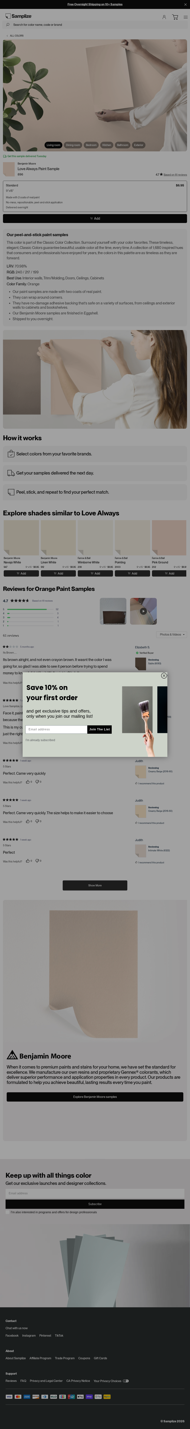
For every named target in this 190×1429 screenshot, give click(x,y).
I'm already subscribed (40, 740)
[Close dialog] (164, 675)
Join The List (99, 729)
